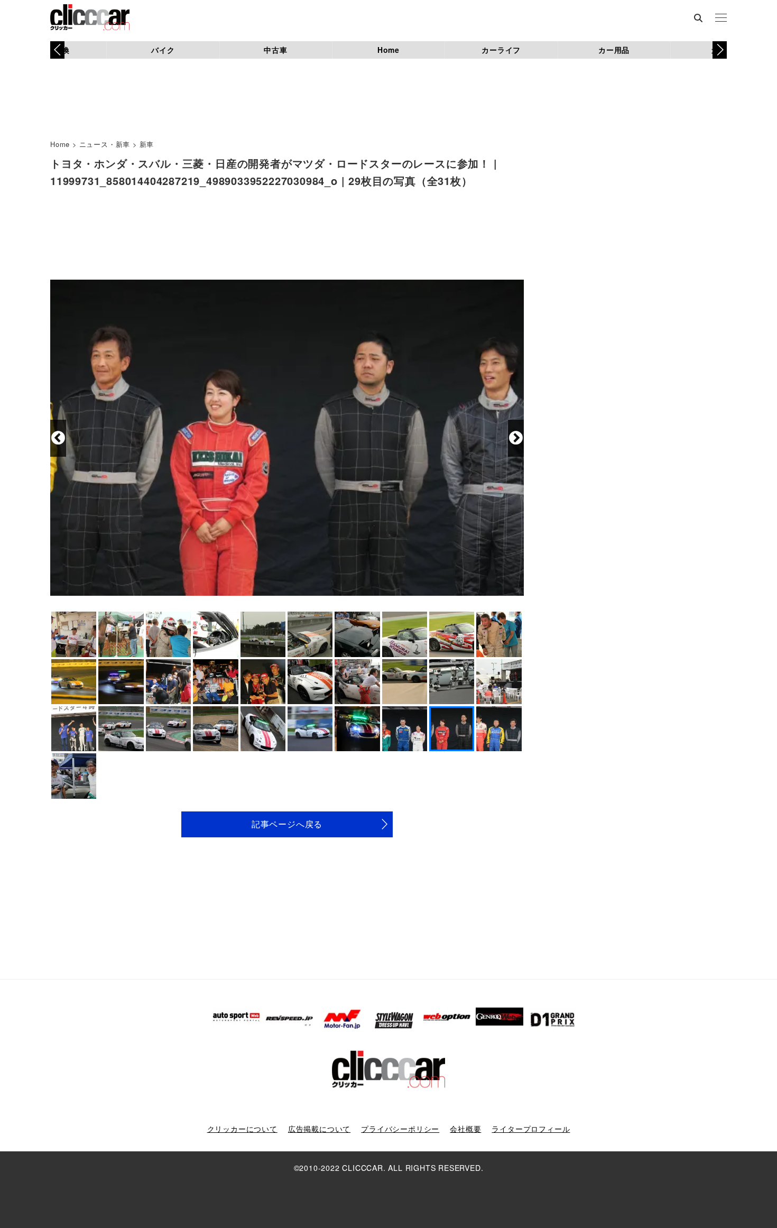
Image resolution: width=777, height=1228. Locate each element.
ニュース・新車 (105, 144)
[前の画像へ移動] (58, 438)
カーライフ (501, 49)
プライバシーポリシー (400, 1128)
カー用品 (614, 49)
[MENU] (721, 18)
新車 (147, 144)
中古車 (275, 49)
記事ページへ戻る (287, 824)
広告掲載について (319, 1128)
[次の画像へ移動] (516, 438)
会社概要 (465, 1128)
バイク (162, 49)
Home (388, 49)
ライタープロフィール (531, 1128)
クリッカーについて (242, 1128)
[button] (720, 49)
